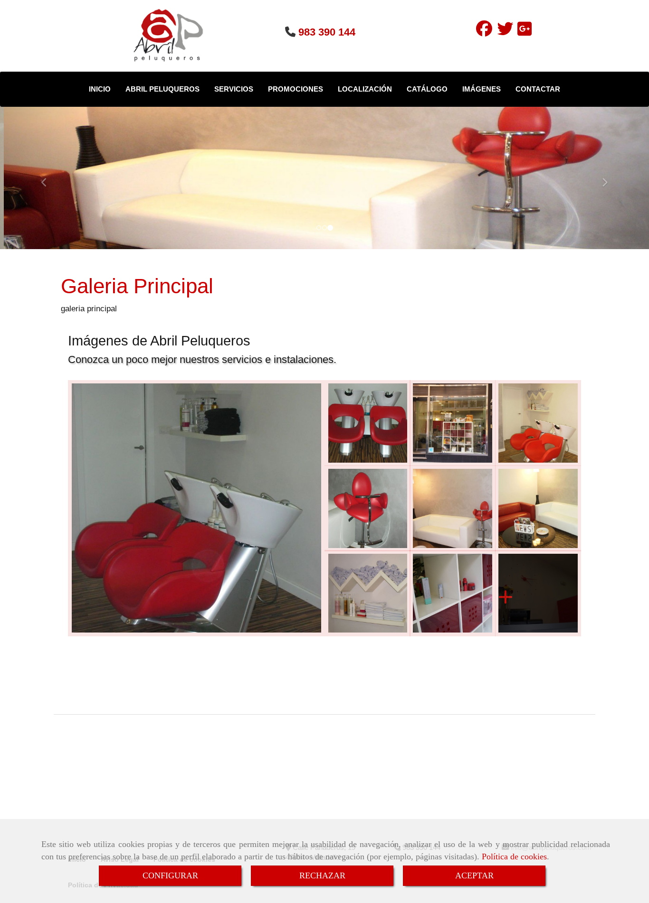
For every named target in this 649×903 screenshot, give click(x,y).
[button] (48, 178)
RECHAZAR (322, 875)
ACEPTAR (474, 875)
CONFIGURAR (170, 875)
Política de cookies (514, 856)
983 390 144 (326, 32)
